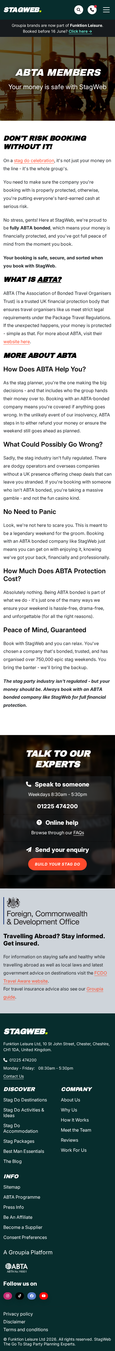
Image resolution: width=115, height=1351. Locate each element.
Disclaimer (14, 1321)
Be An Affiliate (17, 1217)
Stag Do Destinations (25, 1100)
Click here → (80, 31)
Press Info (13, 1207)
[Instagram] (7, 1296)
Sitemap (11, 1187)
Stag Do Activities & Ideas (23, 1112)
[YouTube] (43, 1296)
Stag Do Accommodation (20, 1128)
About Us (70, 1100)
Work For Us (74, 1150)
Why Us (69, 1110)
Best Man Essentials (23, 1151)
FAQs (78, 832)
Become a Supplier (22, 1227)
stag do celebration (34, 160)
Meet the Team (76, 1130)
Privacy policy (18, 1314)
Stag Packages (18, 1141)
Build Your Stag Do (57, 864)
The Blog (12, 1161)
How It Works (75, 1120)
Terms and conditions (25, 1329)
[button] (92, 9)
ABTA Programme (21, 1197)
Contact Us (13, 1076)
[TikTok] (19, 1296)
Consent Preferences (25, 1237)
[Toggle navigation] (106, 9)
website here (16, 341)
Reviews (69, 1140)
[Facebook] (31, 1296)
